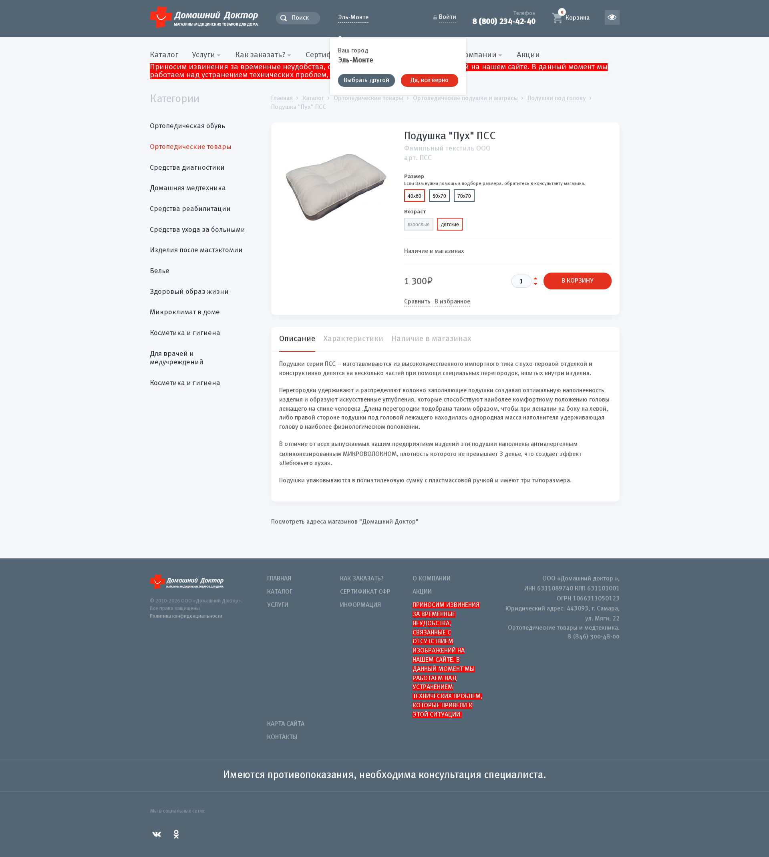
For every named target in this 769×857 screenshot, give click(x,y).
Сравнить (417, 302)
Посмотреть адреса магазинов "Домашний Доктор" (345, 522)
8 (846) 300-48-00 (594, 637)
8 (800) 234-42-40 (503, 21)
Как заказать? (362, 579)
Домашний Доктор (204, 17)
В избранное (452, 302)
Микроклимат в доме (185, 312)
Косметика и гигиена (185, 333)
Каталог (164, 55)
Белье (159, 271)
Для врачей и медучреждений (176, 358)
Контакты (282, 737)
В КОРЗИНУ (578, 281)
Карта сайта (285, 724)
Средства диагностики (187, 167)
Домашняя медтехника (188, 188)
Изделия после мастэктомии (196, 250)
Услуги (277, 605)
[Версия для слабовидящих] (612, 17)
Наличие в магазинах (434, 251)
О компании (432, 579)
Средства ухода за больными (197, 229)
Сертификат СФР (365, 592)
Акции (528, 55)
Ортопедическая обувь (187, 126)
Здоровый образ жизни (189, 291)
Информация (360, 605)
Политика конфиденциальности (186, 616)
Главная (279, 579)
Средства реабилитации (190, 209)
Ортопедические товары (191, 147)
